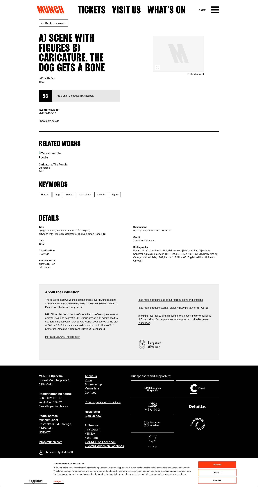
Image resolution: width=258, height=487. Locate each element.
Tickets (91, 10)
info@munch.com (50, 442)
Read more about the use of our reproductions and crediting (170, 300)
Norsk (202, 9)
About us (91, 376)
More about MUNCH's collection (62, 337)
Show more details (49, 121)
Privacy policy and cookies (103, 402)
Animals (101, 194)
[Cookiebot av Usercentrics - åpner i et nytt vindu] (35, 482)
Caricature (85, 194)
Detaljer (57, 481)
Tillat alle (217, 464)
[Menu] (215, 9)
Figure (115, 194)
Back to (55, 23)
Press (88, 380)
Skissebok (88, 96)
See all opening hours (53, 406)
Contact (90, 392)
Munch (52, 10)
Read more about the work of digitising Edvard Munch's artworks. (173, 308)
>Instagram (92, 429)
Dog (57, 194)
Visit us (126, 10)
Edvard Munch (84, 322)
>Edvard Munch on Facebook (104, 446)
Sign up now (93, 415)
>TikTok (90, 433)
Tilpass (215, 472)
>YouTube (91, 437)
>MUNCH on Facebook (100, 442)
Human (45, 194)
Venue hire (92, 388)
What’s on (166, 10)
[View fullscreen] (178, 54)
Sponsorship (93, 384)
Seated (70, 194)
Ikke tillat (217, 480)
